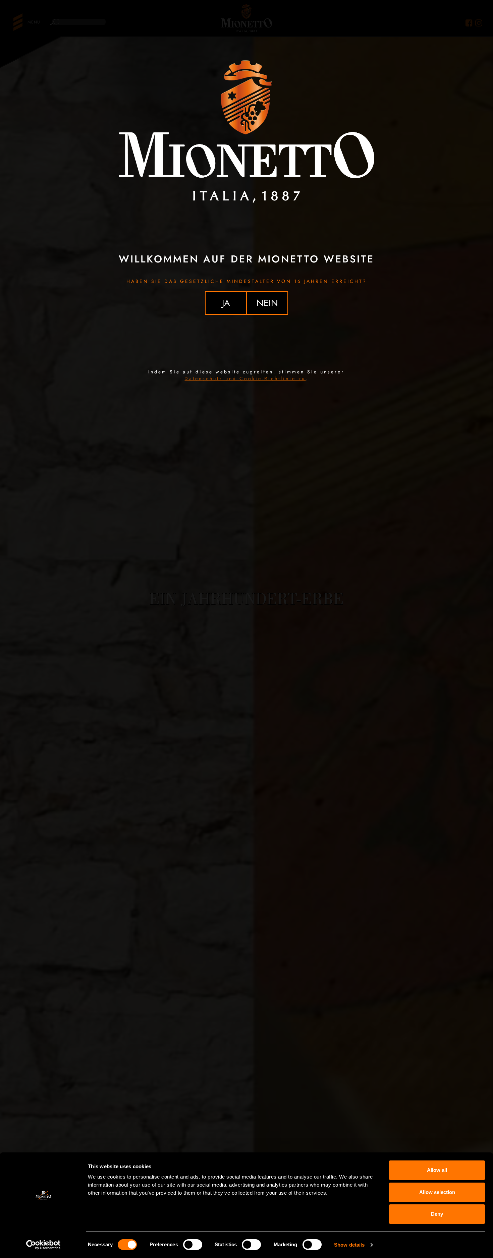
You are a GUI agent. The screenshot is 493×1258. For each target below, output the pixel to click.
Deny (437, 1214)
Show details (349, 1245)
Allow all (437, 1170)
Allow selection (437, 1192)
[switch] (192, 1244)
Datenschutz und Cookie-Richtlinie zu (245, 378)
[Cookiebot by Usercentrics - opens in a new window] (43, 1245)
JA (226, 302)
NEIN (267, 302)
